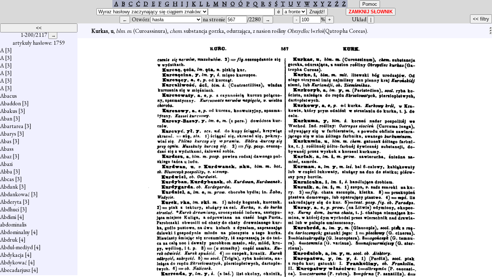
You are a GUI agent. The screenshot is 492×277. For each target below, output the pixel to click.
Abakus (8, 111)
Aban (6, 118)
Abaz (6, 156)
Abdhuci (9, 209)
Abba (6, 171)
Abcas (7, 179)
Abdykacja (12, 255)
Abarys (8, 133)
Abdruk (9, 239)
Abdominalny (15, 232)
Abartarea (11, 126)
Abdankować (15, 194)
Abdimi (8, 217)
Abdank (9, 186)
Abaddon (10, 103)
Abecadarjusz (15, 270)
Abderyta (11, 202)
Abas (6, 141)
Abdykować (13, 262)
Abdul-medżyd (16, 247)
